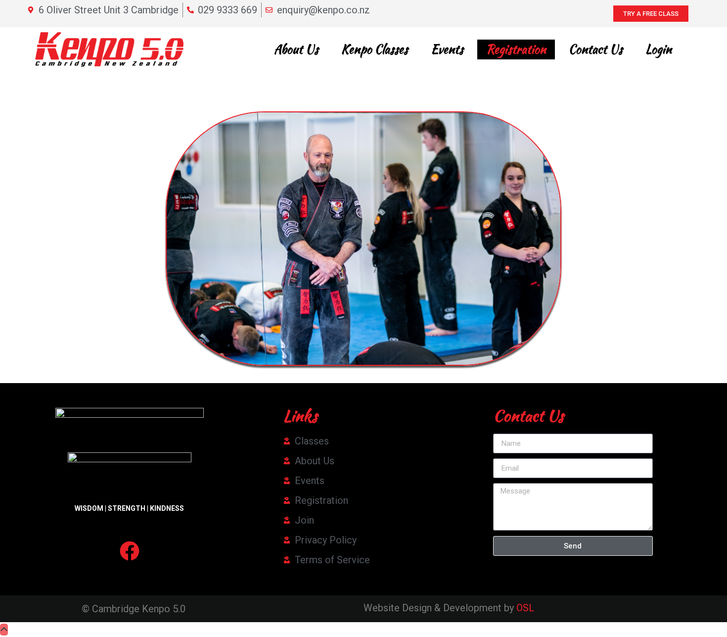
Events (447, 49)
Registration (516, 49)
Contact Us (596, 49)
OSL (525, 608)
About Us (296, 49)
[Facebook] (129, 551)
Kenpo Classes (374, 49)
